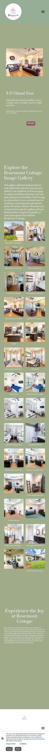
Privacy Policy (11, 743)
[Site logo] (13, 11)
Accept (9, 749)
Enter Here (31, 123)
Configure (23, 743)
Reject (18, 749)
